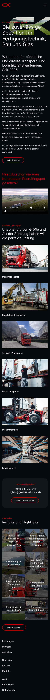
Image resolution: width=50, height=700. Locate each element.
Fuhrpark (6, 646)
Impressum (8, 684)
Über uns (7, 660)
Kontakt (6, 671)
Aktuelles (7, 652)
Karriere (6, 665)
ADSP (5, 678)
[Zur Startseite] (6, 5)
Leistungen (8, 641)
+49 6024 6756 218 (25, 489)
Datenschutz (8, 690)
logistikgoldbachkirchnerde (25, 492)
